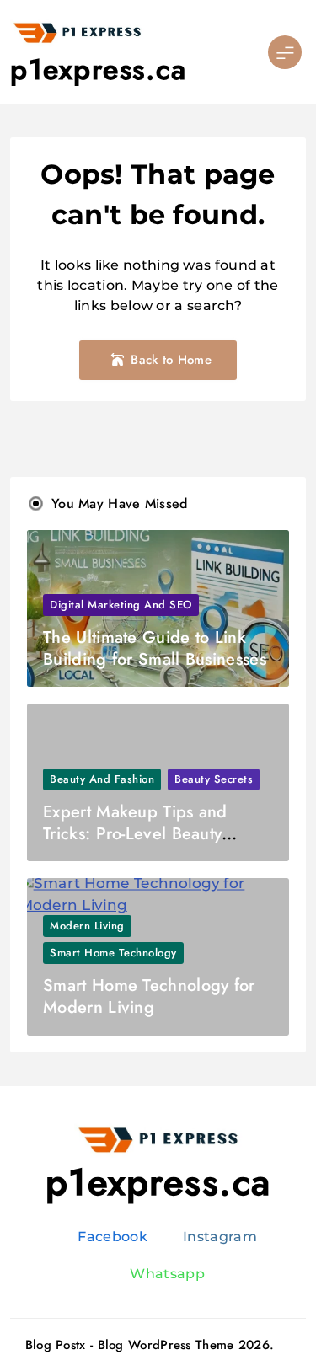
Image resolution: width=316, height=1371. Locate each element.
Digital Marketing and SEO (121, 605)
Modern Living (87, 926)
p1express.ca (98, 69)
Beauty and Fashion (102, 779)
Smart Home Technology (113, 953)
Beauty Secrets (213, 779)
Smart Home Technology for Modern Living (149, 996)
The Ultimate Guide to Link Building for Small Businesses (154, 648)
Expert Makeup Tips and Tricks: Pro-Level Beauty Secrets (135, 834)
